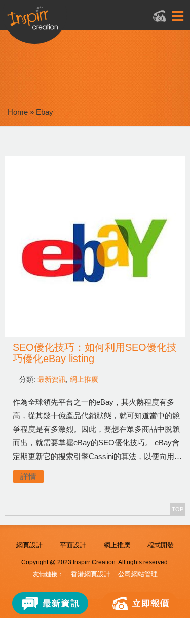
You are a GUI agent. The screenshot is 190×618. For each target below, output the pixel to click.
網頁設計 (29, 545)
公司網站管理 (138, 574)
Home (18, 112)
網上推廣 (84, 379)
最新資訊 (51, 379)
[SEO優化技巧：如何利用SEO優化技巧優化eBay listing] (95, 334)
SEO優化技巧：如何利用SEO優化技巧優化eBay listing (95, 353)
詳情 (28, 476)
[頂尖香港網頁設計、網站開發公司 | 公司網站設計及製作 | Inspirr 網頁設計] (83, 23)
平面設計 (73, 545)
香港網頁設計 (90, 574)
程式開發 (160, 545)
